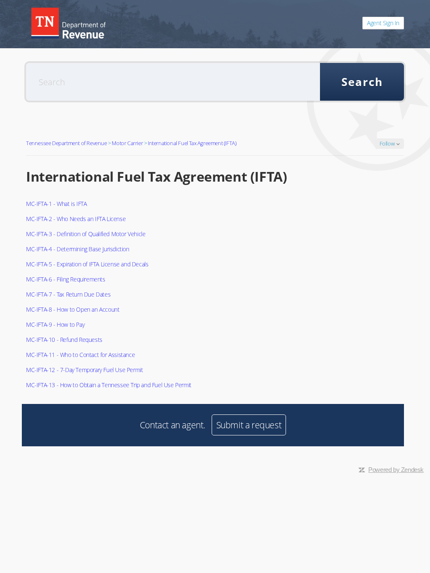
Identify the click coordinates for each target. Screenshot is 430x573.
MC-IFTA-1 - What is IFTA (56, 204)
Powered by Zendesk (396, 469)
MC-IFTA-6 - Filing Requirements (65, 279)
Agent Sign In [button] (383, 23)
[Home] (68, 23)
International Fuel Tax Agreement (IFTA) (192, 143)
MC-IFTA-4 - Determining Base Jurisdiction (77, 249)
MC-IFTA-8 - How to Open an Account (72, 309)
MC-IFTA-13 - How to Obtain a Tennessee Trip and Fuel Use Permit (108, 385)
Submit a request (249, 425)
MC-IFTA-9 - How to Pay (55, 324)
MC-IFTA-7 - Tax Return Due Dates (68, 294)
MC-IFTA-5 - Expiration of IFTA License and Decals (87, 264)
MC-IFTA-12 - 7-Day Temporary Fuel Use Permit (84, 370)
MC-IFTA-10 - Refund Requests (64, 340)
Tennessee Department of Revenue (66, 143)
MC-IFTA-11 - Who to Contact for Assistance (80, 355)
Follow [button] (387, 143)
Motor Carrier (127, 143)
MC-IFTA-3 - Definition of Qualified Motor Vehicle (85, 234)
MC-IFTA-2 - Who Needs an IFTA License (76, 219)
